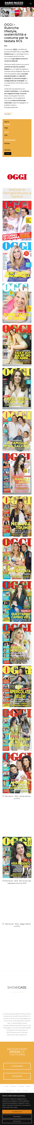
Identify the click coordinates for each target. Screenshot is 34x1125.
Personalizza (17, 1116)
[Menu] (30, 3)
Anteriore (6, 1002)
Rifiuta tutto (17, 1121)
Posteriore (27, 1002)
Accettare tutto (17, 1112)
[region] (17, 1109)
